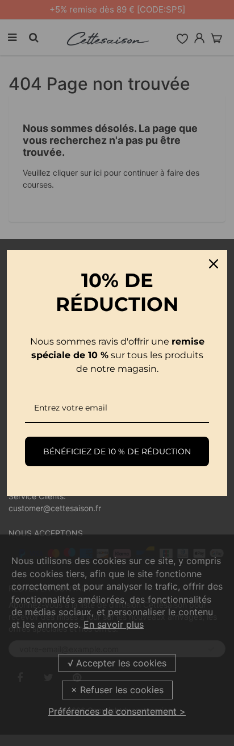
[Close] (213, 263)
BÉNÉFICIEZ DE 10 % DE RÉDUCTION (117, 451)
